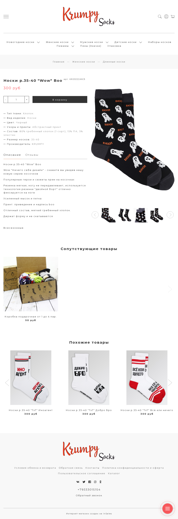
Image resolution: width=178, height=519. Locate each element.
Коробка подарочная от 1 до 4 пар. (31, 316)
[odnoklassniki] (101, 482)
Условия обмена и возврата (35, 467)
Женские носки (57, 42)
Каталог (114, 473)
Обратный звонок (89, 495)
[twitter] (84, 482)
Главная (58, 61)
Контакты (92, 467)
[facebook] (89, 482)
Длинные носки (114, 61)
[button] (95, 214)
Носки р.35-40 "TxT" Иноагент (31, 410)
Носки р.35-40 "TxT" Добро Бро (89, 410)
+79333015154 (89, 489)
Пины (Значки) (90, 45)
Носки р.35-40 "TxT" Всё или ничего (147, 410)
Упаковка (114, 45)
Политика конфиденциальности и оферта (133, 467)
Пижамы (63, 45)
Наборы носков (159, 42)
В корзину (59, 99)
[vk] (78, 482)
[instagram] (95, 482)
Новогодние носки (20, 42)
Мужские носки (91, 42)
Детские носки (126, 42)
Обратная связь (71, 467)
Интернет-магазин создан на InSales (89, 514)
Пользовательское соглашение (81, 473)
